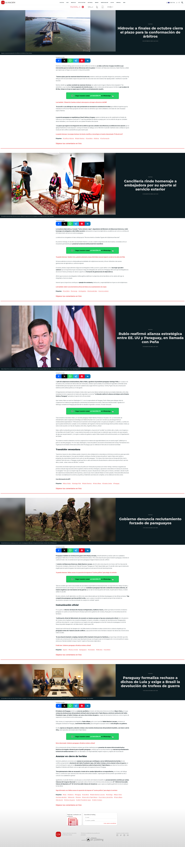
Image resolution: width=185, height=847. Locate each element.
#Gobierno (70, 794)
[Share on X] (64, 61)
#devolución (59, 800)
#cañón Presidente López (83, 800)
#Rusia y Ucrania (73, 649)
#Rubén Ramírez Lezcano (97, 794)
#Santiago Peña (76, 483)
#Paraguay (116, 483)
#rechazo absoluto (61, 797)
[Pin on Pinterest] (82, 61)
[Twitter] (121, 835)
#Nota (64, 794)
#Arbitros (96, 138)
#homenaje (74, 291)
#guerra (65, 649)
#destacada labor (92, 291)
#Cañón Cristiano (97, 800)
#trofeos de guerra (69, 800)
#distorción (71, 797)
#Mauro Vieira (118, 794)
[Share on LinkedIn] (87, 61)
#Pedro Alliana (97, 483)
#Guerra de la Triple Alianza (89, 797)
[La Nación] (8, 2)
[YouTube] (128, 835)
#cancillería (107, 649)
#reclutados (91, 649)
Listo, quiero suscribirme (110, 823)
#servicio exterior (103, 291)
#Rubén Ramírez (80, 138)
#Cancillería (89, 138)
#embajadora (82, 291)
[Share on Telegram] (76, 61)
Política (150, 24)
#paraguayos (83, 649)
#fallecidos (99, 649)
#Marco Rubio (67, 483)
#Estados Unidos (107, 483)
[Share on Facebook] (59, 61)
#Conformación (104, 138)
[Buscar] (182, 2)
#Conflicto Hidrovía (68, 138)
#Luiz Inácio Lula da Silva (106, 797)
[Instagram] (124, 835)
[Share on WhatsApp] (70, 61)
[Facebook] (117, 835)
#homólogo (109, 794)
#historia (78, 797)
